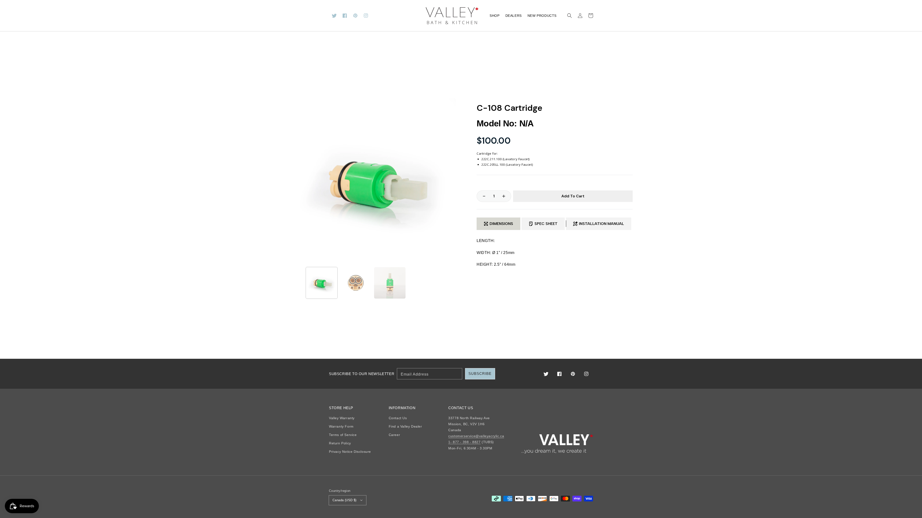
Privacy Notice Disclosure (350, 451)
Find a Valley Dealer (405, 426)
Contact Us (398, 418)
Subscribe (479, 373)
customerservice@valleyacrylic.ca (476, 436)
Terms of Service (343, 435)
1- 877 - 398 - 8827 (464, 442)
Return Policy (340, 443)
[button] (569, 15)
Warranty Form (341, 426)
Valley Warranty (342, 418)
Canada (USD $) (345, 500)
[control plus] (506, 196)
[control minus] (482, 196)
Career (394, 435)
